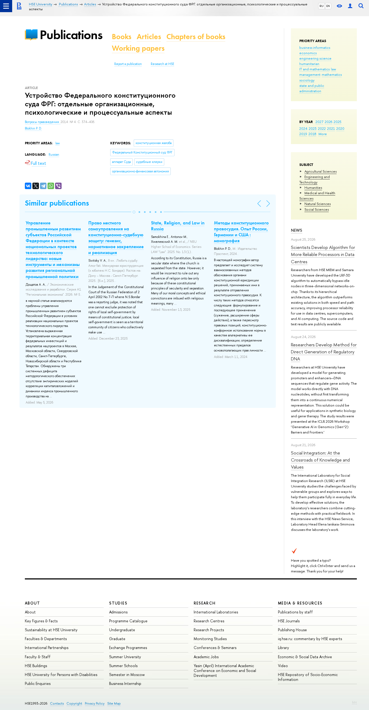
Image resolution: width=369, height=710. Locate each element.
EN (328, 6)
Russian (54, 154)
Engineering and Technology (314, 179)
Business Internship (125, 683)
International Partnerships (46, 647)
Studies (118, 603)
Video (283, 665)
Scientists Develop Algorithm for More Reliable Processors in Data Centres (323, 254)
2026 (328, 121)
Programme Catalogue (128, 620)
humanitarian (309, 63)
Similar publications (57, 203)
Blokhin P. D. (33, 128)
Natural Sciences (317, 203)
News (296, 230)
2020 (340, 128)
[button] (134, 212)
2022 (322, 128)
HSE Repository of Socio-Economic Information (308, 677)
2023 (313, 128)
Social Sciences (316, 209)
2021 (331, 128)
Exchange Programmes (128, 647)
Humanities (313, 187)
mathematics (332, 74)
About (32, 603)
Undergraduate (122, 629)
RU (322, 6)
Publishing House (292, 629)
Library (283, 647)
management (309, 74)
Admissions (118, 612)
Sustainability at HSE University (51, 629)
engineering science (315, 58)
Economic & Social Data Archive (305, 656)
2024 (303, 128)
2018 (312, 133)
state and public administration (311, 88)
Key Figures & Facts (41, 620)
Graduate (117, 638)
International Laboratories (216, 612)
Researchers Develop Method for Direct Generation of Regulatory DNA (324, 352)
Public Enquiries (38, 683)
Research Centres (209, 620)
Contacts (57, 703)
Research (205, 603)
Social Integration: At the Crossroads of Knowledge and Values (320, 460)
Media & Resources (300, 603)
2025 (337, 121)
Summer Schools (123, 665)
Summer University (125, 656)
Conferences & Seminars (215, 647)
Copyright (74, 703)
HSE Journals (289, 620)
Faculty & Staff (38, 656)
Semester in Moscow (127, 674)
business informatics (314, 47)
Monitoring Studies (210, 638)
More (322, 133)
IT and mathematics (314, 69)
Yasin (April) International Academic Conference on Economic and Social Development (225, 670)
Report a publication (128, 64)
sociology (306, 80)
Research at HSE (162, 64)
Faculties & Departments (46, 638)
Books (121, 36)
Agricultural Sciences (320, 171)
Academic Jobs (206, 656)
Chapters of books (195, 36)
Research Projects (209, 629)
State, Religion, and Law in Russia (177, 226)
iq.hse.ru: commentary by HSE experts (310, 638)
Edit (354, 702)
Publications (71, 34)
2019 (303, 133)
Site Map (114, 703)
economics (308, 52)
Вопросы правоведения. (43, 122)
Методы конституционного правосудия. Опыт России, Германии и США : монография (241, 232)
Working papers (138, 48)
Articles (149, 36)
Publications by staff (295, 612)
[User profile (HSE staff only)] (350, 6)
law (333, 69)
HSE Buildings (36, 665)
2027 (319, 121)
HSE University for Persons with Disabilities (61, 674)
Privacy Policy (95, 703)
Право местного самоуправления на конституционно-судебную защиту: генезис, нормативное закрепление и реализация (116, 237)
